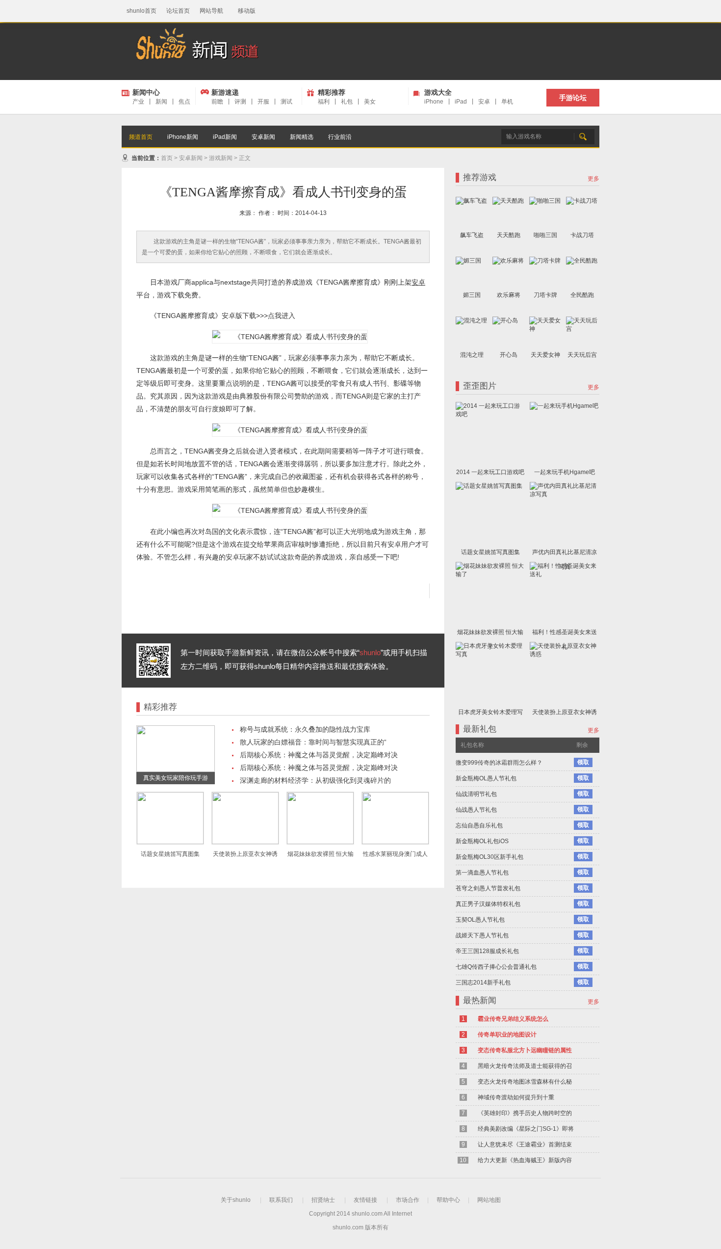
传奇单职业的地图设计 (507, 1034)
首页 (167, 158)
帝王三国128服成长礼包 (487, 951)
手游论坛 (573, 98)
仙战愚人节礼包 (476, 809)
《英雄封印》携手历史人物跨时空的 (525, 1113)
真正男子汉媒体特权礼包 (488, 904)
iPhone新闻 (182, 136)
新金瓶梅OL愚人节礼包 (486, 778)
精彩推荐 (331, 92)
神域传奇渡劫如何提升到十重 (516, 1097)
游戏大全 (438, 92)
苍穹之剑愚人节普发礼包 (488, 888)
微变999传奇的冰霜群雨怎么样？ (499, 762)
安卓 (484, 101)
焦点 (184, 101)
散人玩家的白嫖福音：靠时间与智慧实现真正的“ (313, 742)
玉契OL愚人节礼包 (480, 919)
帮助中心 (448, 1199)
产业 (138, 101)
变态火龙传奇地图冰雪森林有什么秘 (525, 1081)
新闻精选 (301, 136)
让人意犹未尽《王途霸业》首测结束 (525, 1144)
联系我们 (281, 1199)
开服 (263, 101)
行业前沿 (340, 136)
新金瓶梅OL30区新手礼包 (489, 856)
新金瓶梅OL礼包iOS (482, 841)
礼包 (347, 101)
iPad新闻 (225, 136)
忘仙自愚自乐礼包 (479, 825)
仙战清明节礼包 (476, 794)
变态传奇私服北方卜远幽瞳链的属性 (525, 1050)
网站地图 (489, 1199)
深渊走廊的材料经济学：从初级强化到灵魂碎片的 (315, 780)
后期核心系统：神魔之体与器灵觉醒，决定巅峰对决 (319, 755)
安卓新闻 (263, 136)
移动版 (247, 10)
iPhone (433, 101)
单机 (507, 101)
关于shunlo (236, 1199)
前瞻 (217, 101)
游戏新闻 (220, 158)
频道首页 (141, 136)
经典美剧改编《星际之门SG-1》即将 (526, 1128)
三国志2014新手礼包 (483, 982)
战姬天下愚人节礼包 (482, 935)
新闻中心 (146, 92)
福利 (324, 101)
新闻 (161, 101)
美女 (370, 101)
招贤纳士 (323, 1199)
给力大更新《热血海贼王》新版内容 (525, 1160)
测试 (286, 101)
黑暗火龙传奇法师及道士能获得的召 (525, 1066)
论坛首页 (178, 10)
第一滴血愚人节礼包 (482, 872)
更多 (593, 178)
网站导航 (211, 10)
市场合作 (407, 1199)
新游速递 (225, 92)
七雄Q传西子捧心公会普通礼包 (496, 966)
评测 (240, 101)
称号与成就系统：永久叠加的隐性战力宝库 (305, 729)
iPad (461, 101)
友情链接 (365, 1199)
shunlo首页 (141, 10)
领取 (583, 762)
